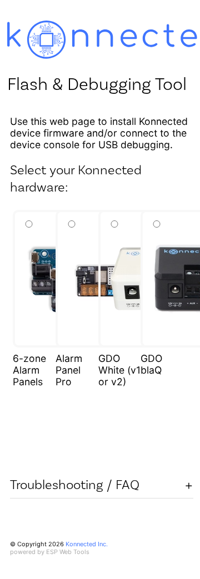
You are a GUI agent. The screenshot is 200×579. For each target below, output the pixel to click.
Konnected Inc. (87, 544)
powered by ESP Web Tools (49, 552)
